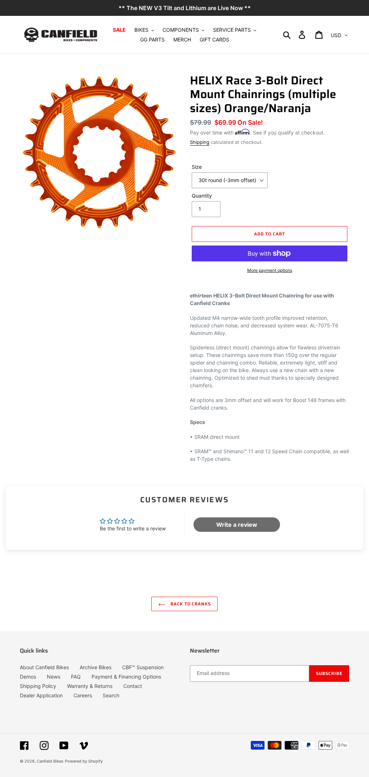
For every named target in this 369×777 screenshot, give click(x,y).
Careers (83, 695)
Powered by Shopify (84, 761)
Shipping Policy (38, 686)
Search (111, 695)
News (53, 677)
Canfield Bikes (50, 761)
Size (197, 167)
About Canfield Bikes (44, 667)
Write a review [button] (236, 524)
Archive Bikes (95, 667)
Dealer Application (41, 695)
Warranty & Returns (89, 686)
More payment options (269, 270)
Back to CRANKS (190, 603)
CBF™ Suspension (143, 667)
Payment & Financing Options (126, 677)
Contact (132, 686)
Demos (28, 677)
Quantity (202, 196)
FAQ (76, 677)
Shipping (199, 142)
